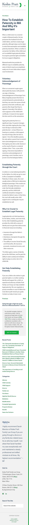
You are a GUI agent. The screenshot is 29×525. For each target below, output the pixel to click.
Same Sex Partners (7, 412)
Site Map (14, 521)
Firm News (5, 15)
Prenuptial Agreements (9, 404)
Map (15, 476)
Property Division (7, 407)
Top (25, 522)
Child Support (6, 385)
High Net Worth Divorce (9, 396)
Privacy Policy (14, 520)
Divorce (4, 388)
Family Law (5, 391)
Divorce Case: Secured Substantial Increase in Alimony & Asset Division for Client (13, 365)
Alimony (4, 380)
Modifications (6, 401)
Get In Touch (11, 332)
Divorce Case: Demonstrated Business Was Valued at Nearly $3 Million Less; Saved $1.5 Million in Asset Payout (13, 358)
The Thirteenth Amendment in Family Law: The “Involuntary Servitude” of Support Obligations (13, 345)
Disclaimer (14, 519)
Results (4, 409)
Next (24, 298)
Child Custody (6, 383)
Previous (5, 298)
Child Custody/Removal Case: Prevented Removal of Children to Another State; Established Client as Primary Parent (14, 352)
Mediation (5, 399)
